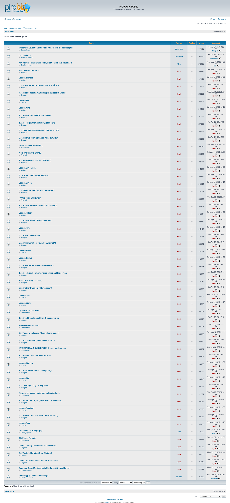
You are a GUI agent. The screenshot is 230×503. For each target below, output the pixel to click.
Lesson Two (24, 100)
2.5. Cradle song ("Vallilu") (30, 280)
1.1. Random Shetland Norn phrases (35, 355)
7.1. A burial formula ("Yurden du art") (35, 115)
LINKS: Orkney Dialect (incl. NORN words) (37, 446)
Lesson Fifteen (25, 213)
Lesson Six (24, 378)
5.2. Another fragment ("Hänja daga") (35, 288)
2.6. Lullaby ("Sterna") (28, 70)
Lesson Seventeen (27, 168)
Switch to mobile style (115, 499)
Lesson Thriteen (26, 78)
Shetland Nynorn (27, 57)
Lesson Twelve (25, 258)
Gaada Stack (25, 50)
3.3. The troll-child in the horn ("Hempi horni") (39, 130)
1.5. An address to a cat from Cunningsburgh (39, 318)
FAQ (214, 19)
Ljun (179, 439)
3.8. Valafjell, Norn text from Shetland (35, 453)
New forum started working (31, 145)
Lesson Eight (25, 303)
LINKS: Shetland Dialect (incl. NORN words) (38, 461)
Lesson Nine (24, 108)
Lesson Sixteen (26, 363)
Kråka (179, 432)
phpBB (107, 502)
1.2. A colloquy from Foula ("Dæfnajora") (37, 123)
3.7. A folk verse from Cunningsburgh (35, 370)
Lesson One (24, 295)
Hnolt (179, 71)
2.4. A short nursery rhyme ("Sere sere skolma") (40, 400)
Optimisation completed (29, 310)
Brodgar (24, 72)
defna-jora (179, 49)
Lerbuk (23, 80)
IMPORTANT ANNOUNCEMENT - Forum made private (42, 348)
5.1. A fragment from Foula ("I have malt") (37, 243)
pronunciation (25, 55)
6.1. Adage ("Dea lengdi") (30, 235)
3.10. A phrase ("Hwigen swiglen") (34, 175)
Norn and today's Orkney (30, 153)
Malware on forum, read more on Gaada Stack (39, 393)
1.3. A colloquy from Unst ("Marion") (35, 160)
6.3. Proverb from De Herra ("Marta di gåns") (39, 85)
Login (8, 19)
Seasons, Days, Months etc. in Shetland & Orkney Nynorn (44, 468)
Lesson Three (25, 250)
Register (17, 19)
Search (223, 19)
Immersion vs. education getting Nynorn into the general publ (46, 48)
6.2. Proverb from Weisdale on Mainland (36, 265)
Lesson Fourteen (26, 408)
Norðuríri (179, 477)
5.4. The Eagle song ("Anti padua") (34, 385)
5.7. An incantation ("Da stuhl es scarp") (37, 340)
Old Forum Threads (27, 438)
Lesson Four (24, 423)
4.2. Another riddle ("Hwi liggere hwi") (35, 220)
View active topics (30, 28)
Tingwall (24, 155)
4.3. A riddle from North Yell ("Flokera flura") (38, 416)
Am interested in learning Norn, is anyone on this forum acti (45, 63)
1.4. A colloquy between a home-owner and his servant (43, 273)
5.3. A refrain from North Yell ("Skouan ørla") (38, 138)
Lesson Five (24, 228)
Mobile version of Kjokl (29, 325)
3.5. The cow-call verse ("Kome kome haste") (39, 333)
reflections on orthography (31, 431)
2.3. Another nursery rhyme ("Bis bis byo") (38, 205)
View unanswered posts (13, 28)
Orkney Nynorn (26, 433)
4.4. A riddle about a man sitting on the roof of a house (42, 93)
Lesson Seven (25, 183)
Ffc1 (179, 64)
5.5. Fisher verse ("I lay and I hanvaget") (36, 190)
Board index (9, 32)
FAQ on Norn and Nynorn (30, 198)
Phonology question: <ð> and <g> (33, 476)
